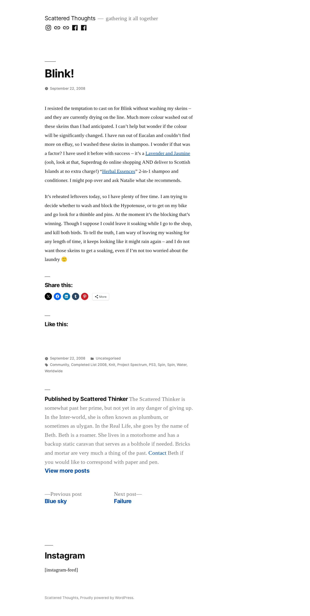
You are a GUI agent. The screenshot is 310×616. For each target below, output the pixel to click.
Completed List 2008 (89, 365)
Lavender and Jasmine (167, 153)
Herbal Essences (118, 171)
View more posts (67, 470)
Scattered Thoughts (70, 18)
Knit (112, 365)
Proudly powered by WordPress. (107, 598)
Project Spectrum (132, 365)
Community (59, 365)
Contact (157, 453)
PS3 (152, 365)
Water (182, 365)
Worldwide (54, 371)
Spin (161, 365)
